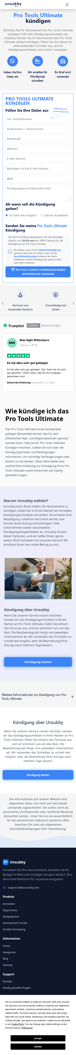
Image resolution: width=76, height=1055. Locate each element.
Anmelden (9, 903)
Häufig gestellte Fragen (17, 987)
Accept (38, 1038)
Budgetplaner (11, 916)
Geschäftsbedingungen (25, 256)
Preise (6, 946)
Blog (5, 958)
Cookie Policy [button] (17, 1024)
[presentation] (38, 168)
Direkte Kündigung (14, 929)
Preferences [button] (27, 1028)
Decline (38, 1046)
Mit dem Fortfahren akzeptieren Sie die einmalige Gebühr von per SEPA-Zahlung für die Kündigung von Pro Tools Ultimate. (35, 240)
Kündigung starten (38, 662)
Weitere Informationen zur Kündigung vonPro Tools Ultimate (34, 696)
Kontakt (7, 981)
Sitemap (8, 965)
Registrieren (10, 910)
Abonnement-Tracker (15, 923)
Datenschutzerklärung (50, 249)
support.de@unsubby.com (23, 887)
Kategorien (9, 952)
